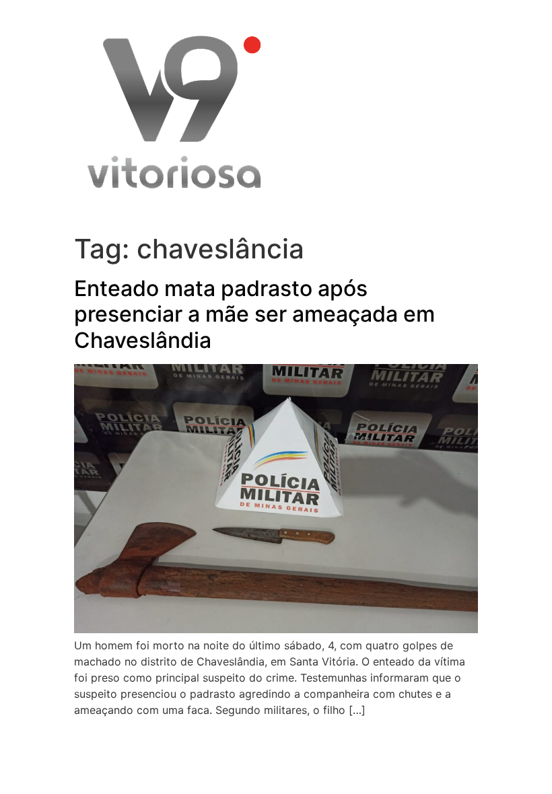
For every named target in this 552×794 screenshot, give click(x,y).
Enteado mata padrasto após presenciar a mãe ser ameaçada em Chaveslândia (254, 314)
